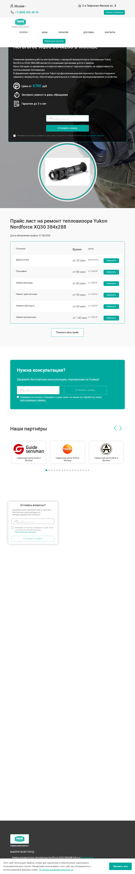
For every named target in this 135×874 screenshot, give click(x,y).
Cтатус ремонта (114, 12)
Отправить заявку (67, 128)
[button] (115, 428)
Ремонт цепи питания (26, 294)
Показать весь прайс (67, 332)
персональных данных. (93, 136)
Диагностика (22, 259)
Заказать (111, 260)
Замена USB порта (25, 305)
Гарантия (63, 32)
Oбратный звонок (54, 41)
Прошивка (21, 271)
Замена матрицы (24, 282)
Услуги (23, 32)
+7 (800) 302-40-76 (26, 12)
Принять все (120, 866)
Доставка (88, 32)
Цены (44, 32)
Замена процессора (26, 317)
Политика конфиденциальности (56, 869)
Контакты (110, 32)
